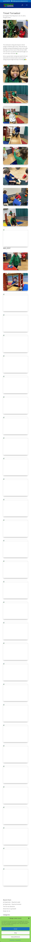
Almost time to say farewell (9, 908)
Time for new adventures (9, 906)
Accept (15, 929)
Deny (15, 933)
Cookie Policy (12, 940)
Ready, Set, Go (6, 911)
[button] (29, 918)
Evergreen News (7, 17)
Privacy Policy (18, 940)
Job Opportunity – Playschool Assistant (12, 904)
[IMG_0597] (15, 246)
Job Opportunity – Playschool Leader (11, 902)
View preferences (15, 937)
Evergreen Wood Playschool (11, 15)
